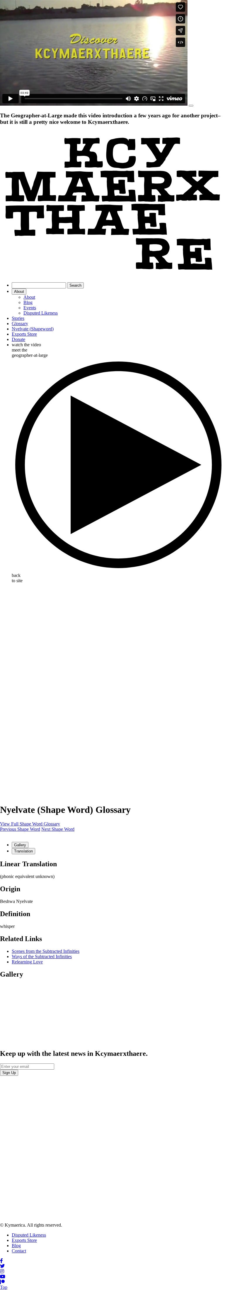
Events (29, 307)
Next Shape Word (57, 829)
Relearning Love (27, 961)
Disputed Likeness (40, 312)
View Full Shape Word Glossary (30, 823)
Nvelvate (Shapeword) (33, 328)
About (19, 291)
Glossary (20, 323)
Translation (23, 851)
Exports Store (24, 334)
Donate (18, 339)
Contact (19, 1250)
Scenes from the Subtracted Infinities (45, 951)
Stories (18, 318)
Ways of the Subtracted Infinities (42, 956)
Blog (28, 302)
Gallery (20, 845)
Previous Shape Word (20, 829)
